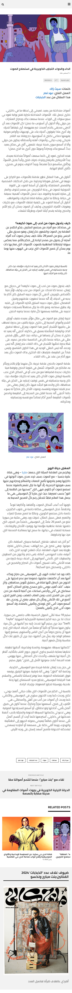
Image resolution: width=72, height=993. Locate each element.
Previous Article (36, 775)
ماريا (24, 472)
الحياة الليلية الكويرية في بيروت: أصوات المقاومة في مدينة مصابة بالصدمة (36, 791)
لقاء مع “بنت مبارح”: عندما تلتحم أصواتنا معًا (36, 779)
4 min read (48, 80)
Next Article (36, 785)
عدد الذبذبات (33, 760)
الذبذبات (40, 97)
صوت (44, 760)
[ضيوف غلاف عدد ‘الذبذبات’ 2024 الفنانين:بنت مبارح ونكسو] (36, 974)
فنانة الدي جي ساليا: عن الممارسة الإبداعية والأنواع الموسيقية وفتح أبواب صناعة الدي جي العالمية (28, 855)
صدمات (54, 760)
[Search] (3, 4)
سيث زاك (55, 88)
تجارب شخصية (65, 80)
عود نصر (29, 457)
